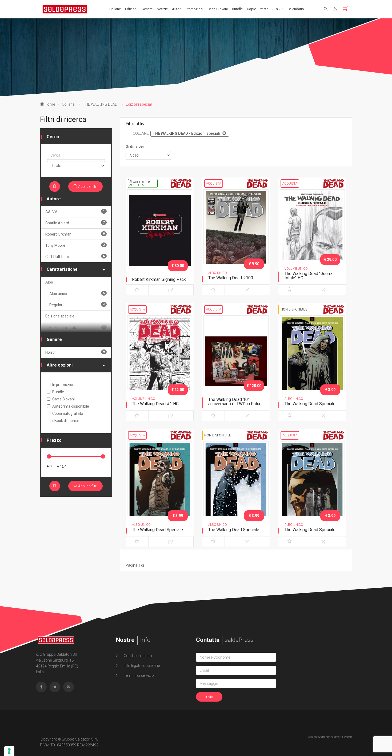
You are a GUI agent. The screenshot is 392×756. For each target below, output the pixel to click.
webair (348, 736)
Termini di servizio (138, 675)
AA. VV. (75, 211)
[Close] (223, 133)
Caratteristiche (62, 269)
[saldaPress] (65, 9)
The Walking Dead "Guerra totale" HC (309, 275)
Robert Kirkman (75, 234)
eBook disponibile (67, 421)
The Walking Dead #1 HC (155, 403)
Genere (147, 9)
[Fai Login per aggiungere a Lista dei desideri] (137, 290)
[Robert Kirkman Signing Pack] (159, 237)
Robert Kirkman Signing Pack (159, 279)
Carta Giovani (217, 9)
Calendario (295, 9)
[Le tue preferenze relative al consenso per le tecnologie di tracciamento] (9, 751)
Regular (77, 305)
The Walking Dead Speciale (310, 403)
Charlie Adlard (75, 223)
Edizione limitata (77, 327)
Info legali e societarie (141, 665)
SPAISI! (278, 9)
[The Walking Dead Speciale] (312, 363)
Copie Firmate (257, 9)
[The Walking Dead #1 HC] (159, 363)
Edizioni (131, 9)
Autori (176, 9)
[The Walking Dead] (312, 237)
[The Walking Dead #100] (236, 237)
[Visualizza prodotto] (171, 290)
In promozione (64, 385)
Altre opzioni (60, 365)
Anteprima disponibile (70, 406)
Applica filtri (87, 186)
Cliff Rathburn (75, 256)
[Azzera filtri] (54, 186)
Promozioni (194, 9)
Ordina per (135, 146)
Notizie (162, 9)
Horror (75, 352)
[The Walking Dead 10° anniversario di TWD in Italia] (236, 363)
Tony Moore (75, 245)
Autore (54, 198)
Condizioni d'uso (137, 656)
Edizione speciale (59, 316)
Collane (115, 9)
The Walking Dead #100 (230, 277)
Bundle (237, 9)
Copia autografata (67, 413)
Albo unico (77, 293)
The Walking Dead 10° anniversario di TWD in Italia (234, 401)
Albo (49, 282)
